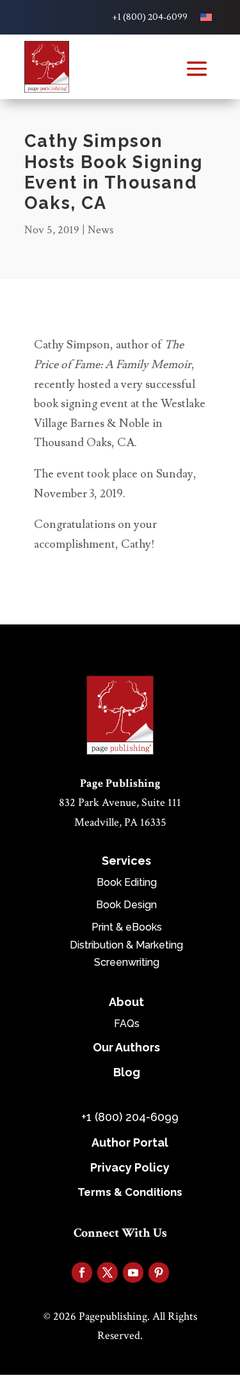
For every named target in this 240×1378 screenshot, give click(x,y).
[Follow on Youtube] (133, 1272)
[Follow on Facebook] (82, 1272)
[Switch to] (206, 17)
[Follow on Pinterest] (158, 1272)
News (100, 229)
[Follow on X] (107, 1272)
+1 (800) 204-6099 (150, 17)
